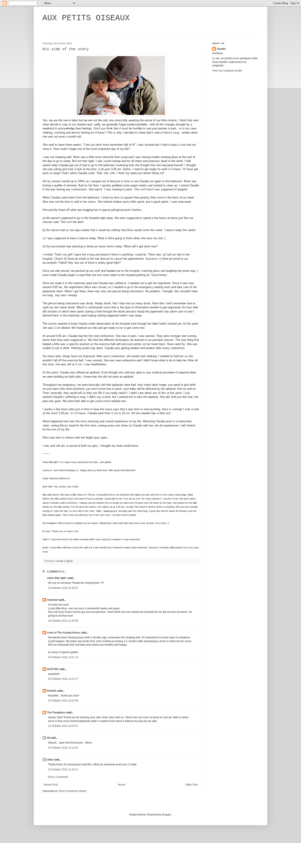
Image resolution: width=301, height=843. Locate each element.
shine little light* (57, 578)
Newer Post (51, 784)
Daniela (51, 690)
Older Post (191, 784)
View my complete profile (227, 70)
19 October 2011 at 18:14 (63, 769)
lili (48, 737)
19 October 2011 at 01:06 (63, 700)
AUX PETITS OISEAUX (86, 18)
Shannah (52, 599)
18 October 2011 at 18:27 (63, 588)
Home (121, 784)
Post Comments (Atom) (72, 791)
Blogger (166, 814)
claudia (221, 48)
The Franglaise (56, 712)
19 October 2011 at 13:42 (63, 747)
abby (50, 759)
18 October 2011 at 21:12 (63, 657)
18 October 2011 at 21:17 (63, 678)
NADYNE (52, 669)
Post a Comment (58, 777)
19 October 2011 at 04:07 (63, 725)
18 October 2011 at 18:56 (63, 620)
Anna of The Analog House (63, 632)
